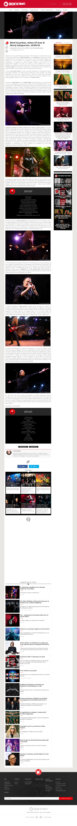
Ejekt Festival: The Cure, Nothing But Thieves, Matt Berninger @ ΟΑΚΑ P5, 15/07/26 (63, 226)
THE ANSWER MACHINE (61, 788)
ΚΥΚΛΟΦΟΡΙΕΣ (7, 781)
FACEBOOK (37, 815)
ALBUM (16, 779)
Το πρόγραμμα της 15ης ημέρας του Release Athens (27, 482)
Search (64, 4)
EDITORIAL (58, 779)
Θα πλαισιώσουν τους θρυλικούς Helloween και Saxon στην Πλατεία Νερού (12, 508)
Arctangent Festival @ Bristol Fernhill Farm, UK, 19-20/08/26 (63, 56)
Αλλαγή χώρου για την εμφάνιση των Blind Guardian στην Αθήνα (42, 503)
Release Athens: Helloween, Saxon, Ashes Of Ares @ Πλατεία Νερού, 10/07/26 (12, 481)
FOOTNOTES (58, 785)
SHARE (23, 464)
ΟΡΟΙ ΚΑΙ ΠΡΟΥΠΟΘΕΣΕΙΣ (47, 814)
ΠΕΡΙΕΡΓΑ (6, 785)
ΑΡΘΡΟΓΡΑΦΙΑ (48, 785)
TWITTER (41, 815)
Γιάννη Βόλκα (15, 49)
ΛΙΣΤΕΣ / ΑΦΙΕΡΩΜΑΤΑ (47, 10)
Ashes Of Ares (34, 444)
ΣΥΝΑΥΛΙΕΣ (25, 10)
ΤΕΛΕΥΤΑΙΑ (58, 42)
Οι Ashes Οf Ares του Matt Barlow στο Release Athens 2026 (12, 503)
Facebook (67, 4)
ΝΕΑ (11, 10)
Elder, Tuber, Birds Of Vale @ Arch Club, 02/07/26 (63, 167)
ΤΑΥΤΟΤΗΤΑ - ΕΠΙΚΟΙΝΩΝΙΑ (30, 814)
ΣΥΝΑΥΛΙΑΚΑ (7, 779)
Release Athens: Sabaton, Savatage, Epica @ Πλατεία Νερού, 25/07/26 (63, 104)
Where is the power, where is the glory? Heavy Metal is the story (43, 487)
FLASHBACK (47, 788)
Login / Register (52, 4)
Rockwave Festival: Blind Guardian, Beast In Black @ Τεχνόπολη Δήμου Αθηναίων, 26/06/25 (27, 502)
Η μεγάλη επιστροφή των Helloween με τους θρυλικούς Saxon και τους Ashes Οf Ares (27, 487)
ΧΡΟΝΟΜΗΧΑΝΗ (48, 786)
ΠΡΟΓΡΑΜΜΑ (28, 781)
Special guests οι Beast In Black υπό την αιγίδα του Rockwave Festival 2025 (42, 508)
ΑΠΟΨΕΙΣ (58, 10)
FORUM (65, 10)
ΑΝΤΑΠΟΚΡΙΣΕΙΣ (28, 779)
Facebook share (6, 47)
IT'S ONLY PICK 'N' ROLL (61, 783)
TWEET (34, 464)
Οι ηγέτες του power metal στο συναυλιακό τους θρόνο (13, 486)
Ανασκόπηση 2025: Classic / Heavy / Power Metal (42, 482)
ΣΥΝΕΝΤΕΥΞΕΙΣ (34, 10)
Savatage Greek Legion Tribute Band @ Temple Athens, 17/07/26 (62, 152)
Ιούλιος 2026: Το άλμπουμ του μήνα (63, 196)
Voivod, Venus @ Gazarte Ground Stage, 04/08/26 (63, 86)
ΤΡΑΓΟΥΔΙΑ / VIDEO (8, 783)
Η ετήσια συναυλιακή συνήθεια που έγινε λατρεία (28, 508)
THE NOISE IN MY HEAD (61, 781)
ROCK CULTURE (59, 786)
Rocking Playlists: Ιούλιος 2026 (62, 207)
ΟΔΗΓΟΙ (47, 783)
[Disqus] (28, 534)
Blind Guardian (23, 444)
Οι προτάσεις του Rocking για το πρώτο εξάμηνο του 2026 (63, 186)
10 (45, 781)
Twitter (70, 4)
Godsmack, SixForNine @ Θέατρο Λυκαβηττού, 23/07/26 (63, 119)
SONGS (16, 781)
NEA (5, 777)
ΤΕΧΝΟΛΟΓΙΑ (7, 786)
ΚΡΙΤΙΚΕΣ (16, 10)
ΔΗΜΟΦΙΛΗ (67, 42)
